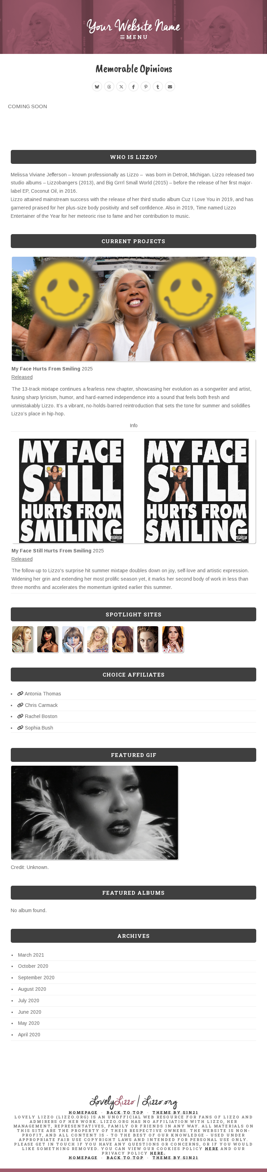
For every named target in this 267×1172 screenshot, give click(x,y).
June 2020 (29, 1012)
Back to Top (125, 1112)
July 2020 (28, 1000)
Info (134, 425)
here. (157, 1153)
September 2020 (36, 977)
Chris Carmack (41, 705)
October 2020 (33, 966)
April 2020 (29, 1034)
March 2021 (31, 955)
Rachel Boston (40, 716)
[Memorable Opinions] (97, 86)
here (212, 1148)
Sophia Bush (38, 728)
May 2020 (29, 1023)
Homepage (83, 1112)
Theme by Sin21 (175, 1112)
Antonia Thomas (42, 693)
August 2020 (32, 989)
